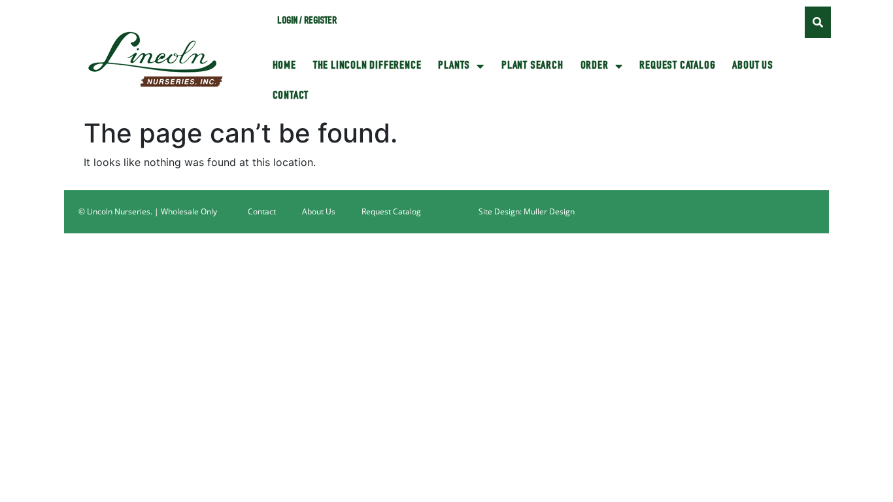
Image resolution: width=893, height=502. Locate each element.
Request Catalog (677, 66)
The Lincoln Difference (367, 66)
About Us (752, 66)
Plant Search (532, 66)
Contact (291, 96)
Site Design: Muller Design (527, 211)
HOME (284, 66)
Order (595, 66)
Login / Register (307, 21)
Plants (454, 66)
